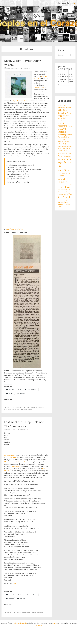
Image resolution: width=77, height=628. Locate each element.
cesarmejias (27, 68)
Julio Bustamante (66, 146)
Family (62, 137)
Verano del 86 (63, 204)
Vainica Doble (61, 200)
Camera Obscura (61, 120)
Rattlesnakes (16, 466)
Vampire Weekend (68, 200)
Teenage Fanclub (68, 185)
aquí (14, 584)
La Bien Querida (63, 148)
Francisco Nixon (63, 141)
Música (9, 407)
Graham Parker (61, 144)
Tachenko (60, 185)
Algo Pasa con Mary (20, 101)
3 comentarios (27, 409)
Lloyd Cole (13, 457)
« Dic (59, 89)
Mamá (68, 156)
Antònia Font (61, 105)
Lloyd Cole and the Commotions (16, 462)
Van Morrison (63, 202)
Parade (67, 162)
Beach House (67, 107)
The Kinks (68, 189)
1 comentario (38, 613)
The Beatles (63, 187)
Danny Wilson (39, 87)
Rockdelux (7, 409)
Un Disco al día (63, 3)
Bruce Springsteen (65, 118)
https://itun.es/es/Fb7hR (14, 229)
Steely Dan (15, 409)
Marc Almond (61, 159)
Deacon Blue (40, 407)
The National (61, 192)
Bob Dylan (66, 116)
